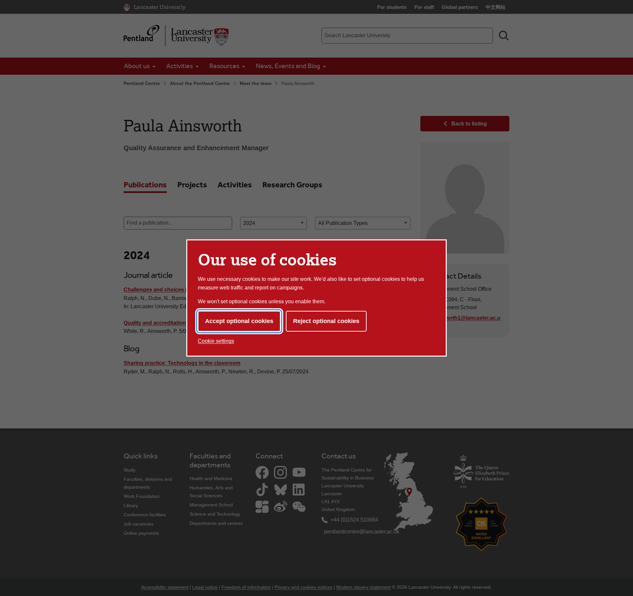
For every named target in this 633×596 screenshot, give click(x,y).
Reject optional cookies (326, 321)
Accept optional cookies (239, 321)
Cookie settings (216, 341)
